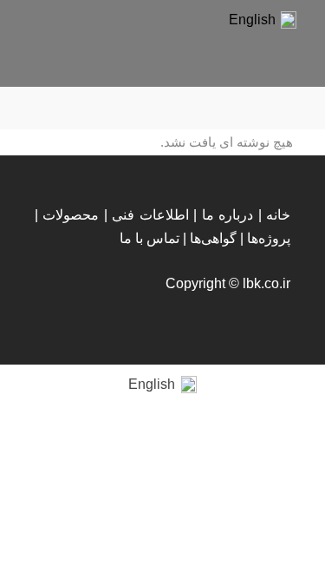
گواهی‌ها (213, 238)
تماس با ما (149, 238)
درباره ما (227, 214)
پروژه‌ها (268, 238)
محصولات (70, 214)
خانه (278, 214)
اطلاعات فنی (150, 214)
